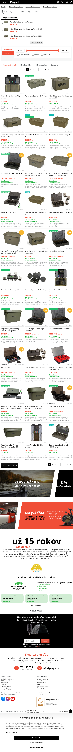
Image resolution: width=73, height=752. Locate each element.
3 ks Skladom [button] (29, 103)
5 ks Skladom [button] (5, 336)
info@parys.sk (51, 668)
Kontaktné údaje (41, 682)
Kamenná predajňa (42, 679)
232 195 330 (26, 667)
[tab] (8, 49)
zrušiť (38, 646)
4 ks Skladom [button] (5, 181)
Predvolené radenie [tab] (9, 65)
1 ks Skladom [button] (53, 336)
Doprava (3, 684)
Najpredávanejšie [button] (9, 17)
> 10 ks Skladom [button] (54, 103)
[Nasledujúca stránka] (48, 69)
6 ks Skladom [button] (53, 181)
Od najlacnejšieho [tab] (26, 65)
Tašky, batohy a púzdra (16, 7)
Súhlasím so (28, 644)
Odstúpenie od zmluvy (7, 681)
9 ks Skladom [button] (5, 258)
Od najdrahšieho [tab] (42, 65)
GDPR (38, 684)
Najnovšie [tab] (54, 65)
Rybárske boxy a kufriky (50, 7)
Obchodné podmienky (7, 679)
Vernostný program (6, 688)
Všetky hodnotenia (36, 605)
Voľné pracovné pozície (43, 686)
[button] (67, 2)
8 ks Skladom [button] (29, 181)
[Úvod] (15, 2)
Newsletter (39, 681)
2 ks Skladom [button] (5, 103)
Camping (3, 7)
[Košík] (70, 2)
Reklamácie (4, 682)
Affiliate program (41, 688)
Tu (42, 728)
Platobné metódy (6, 686)
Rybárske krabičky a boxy (33, 7)
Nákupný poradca (6, 690)
